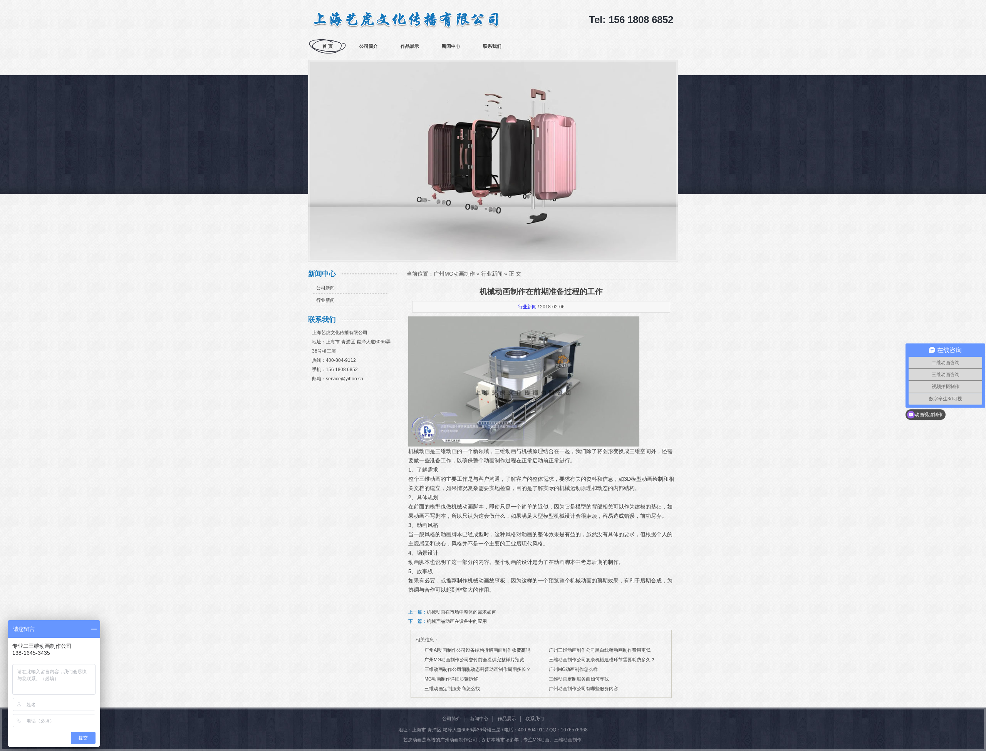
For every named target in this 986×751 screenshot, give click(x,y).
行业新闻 (325, 300)
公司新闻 (325, 288)
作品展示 (410, 46)
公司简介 (368, 46)
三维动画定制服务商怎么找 (452, 688)
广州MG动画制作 (454, 274)
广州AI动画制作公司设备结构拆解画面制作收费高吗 (477, 650)
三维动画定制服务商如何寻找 (579, 679)
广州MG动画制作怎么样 (573, 669)
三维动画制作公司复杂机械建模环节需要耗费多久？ (602, 659)
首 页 (327, 46)
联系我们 (492, 46)
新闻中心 (451, 46)
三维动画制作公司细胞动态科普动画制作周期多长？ (477, 669)
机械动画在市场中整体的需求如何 (461, 612)
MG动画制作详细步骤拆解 (451, 679)
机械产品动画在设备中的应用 (457, 621)
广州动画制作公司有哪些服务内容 (583, 688)
